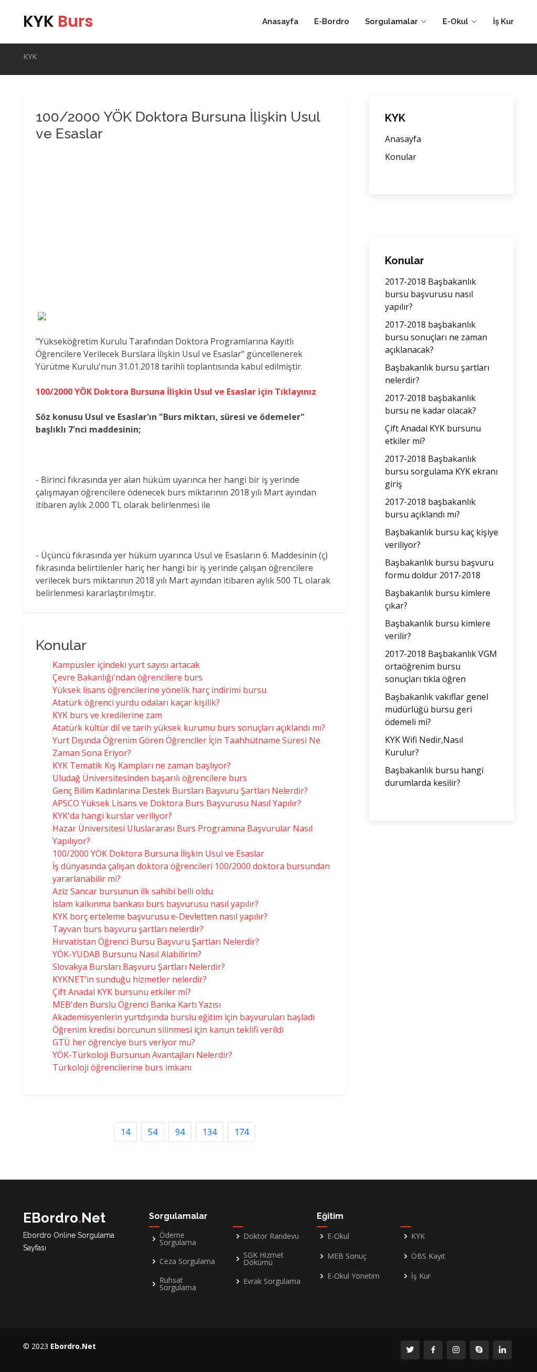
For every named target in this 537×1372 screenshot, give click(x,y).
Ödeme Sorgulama (177, 1238)
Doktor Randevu (271, 1236)
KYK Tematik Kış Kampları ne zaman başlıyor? (141, 765)
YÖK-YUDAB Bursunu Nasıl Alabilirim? (126, 954)
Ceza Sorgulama (187, 1261)
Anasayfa (280, 21)
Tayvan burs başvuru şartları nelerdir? (127, 929)
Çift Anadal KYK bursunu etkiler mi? (121, 992)
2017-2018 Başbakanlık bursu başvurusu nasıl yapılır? (430, 294)
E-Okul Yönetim (353, 1276)
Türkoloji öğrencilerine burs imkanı (121, 1067)
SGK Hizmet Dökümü (263, 1258)
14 (125, 1132)
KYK (58, 21)
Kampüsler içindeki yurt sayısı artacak (126, 665)
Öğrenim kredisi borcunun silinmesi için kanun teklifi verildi (168, 1029)
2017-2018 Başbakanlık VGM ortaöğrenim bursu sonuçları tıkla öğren (441, 666)
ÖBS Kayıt (428, 1256)
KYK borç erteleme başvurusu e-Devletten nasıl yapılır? (159, 916)
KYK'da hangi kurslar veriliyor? (112, 816)
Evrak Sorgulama (271, 1281)
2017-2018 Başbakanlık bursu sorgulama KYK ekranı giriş (441, 471)
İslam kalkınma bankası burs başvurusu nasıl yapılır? (155, 904)
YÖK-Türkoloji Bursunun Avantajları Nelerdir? (142, 1055)
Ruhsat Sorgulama (177, 1284)
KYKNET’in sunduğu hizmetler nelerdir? (129, 979)
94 (180, 1132)
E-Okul (338, 1236)
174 (241, 1132)
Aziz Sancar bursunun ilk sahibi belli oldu (132, 891)
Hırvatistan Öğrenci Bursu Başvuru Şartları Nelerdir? (155, 941)
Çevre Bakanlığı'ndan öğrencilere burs (127, 677)
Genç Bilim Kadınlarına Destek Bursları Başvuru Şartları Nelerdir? (180, 790)
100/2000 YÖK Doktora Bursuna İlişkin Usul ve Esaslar (158, 853)
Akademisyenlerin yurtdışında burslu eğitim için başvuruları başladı (183, 1017)
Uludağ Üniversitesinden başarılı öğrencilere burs (149, 778)
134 (209, 1132)
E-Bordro (331, 21)
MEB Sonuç (347, 1256)
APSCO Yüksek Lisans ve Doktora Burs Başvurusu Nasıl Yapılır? (176, 803)
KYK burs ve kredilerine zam (107, 715)
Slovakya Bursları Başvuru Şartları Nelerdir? (138, 967)
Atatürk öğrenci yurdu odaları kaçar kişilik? (136, 702)
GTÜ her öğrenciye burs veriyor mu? (123, 1042)
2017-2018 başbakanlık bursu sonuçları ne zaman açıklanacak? (436, 337)
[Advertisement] (177, 228)
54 (152, 1132)
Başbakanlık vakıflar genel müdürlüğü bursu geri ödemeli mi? (436, 709)
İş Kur (503, 21)
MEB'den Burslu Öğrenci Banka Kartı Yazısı (136, 1004)
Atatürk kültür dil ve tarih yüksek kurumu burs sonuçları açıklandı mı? (188, 727)
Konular (400, 157)
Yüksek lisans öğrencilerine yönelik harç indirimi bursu (159, 690)
